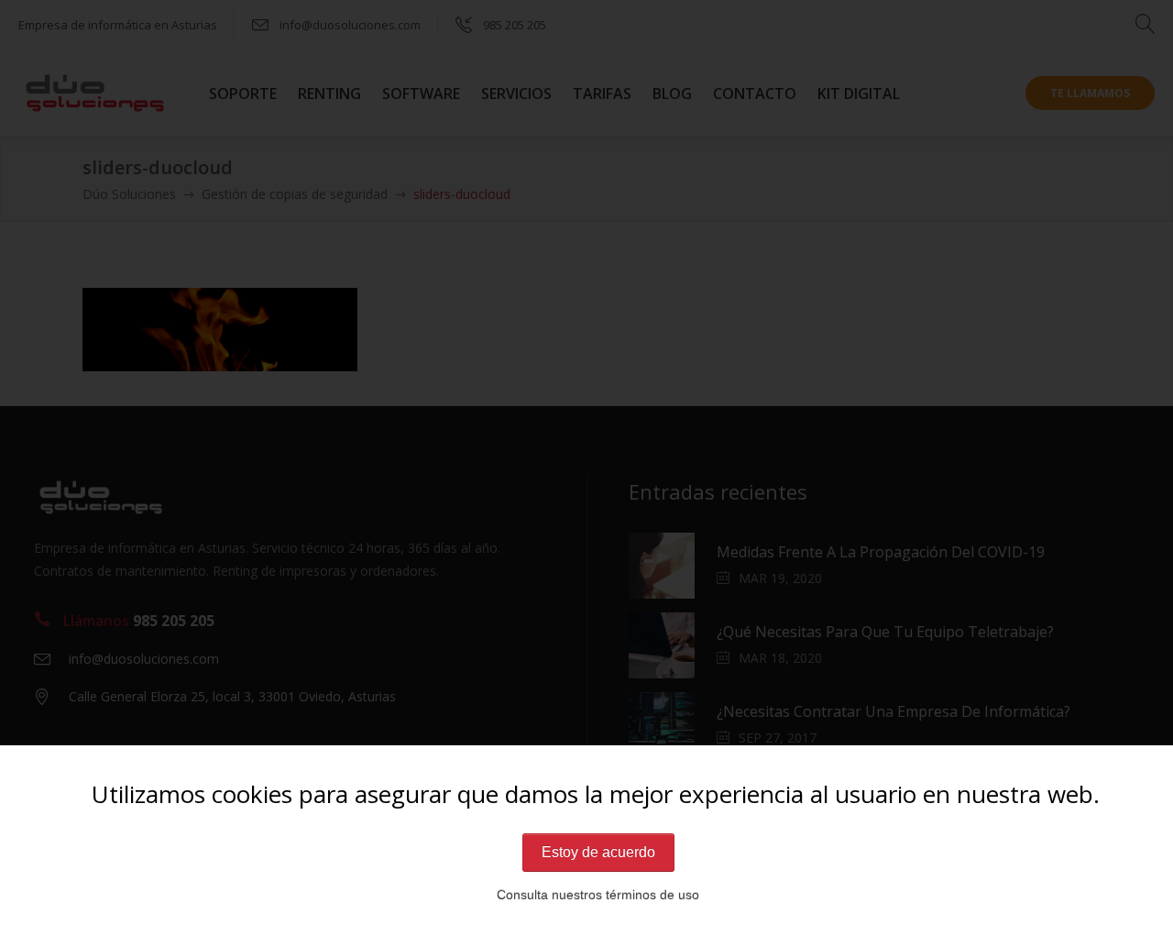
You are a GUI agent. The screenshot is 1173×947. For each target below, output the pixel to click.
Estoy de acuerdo (598, 852)
